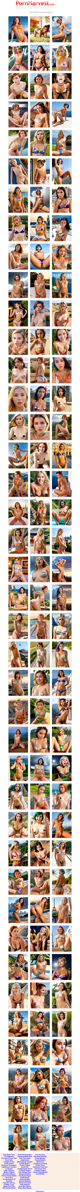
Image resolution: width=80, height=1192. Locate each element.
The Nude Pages (25, 1176)
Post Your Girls (24, 1158)
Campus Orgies (40, 1170)
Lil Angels (9, 1169)
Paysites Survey (9, 1183)
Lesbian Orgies (24, 1170)
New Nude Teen (9, 1155)
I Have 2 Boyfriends (40, 1172)
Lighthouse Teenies (9, 1167)
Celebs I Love (9, 1184)
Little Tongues (9, 1170)
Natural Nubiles (25, 1174)
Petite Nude (25, 1177)
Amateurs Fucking (40, 1163)
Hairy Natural (25, 1184)
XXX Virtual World (9, 1188)
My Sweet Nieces (9, 1174)
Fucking (9, 1181)
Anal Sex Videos (25, 1186)
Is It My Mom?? (24, 1163)
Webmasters (40, 1191)
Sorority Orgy (40, 1155)
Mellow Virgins (9, 1172)
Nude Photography (25, 1155)
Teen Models (9, 1156)
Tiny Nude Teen (40, 1169)
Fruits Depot (9, 1163)
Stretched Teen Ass (40, 1167)
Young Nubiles (40, 1160)
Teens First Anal (25, 1183)
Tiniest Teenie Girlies (9, 1176)
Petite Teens (40, 1165)
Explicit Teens (9, 1162)
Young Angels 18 (9, 1179)
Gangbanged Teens (25, 1169)
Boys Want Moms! (25, 1188)
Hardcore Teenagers (9, 1165)
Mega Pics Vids (9, 1186)
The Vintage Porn (24, 1172)
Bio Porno (40, 1162)
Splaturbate (25, 1160)
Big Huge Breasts (40, 1156)
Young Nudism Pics (25, 1156)
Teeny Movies (40, 1158)
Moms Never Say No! (25, 1162)
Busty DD (24, 1167)
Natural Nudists (25, 1181)
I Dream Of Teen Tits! (9, 1158)
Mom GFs (9, 1177)
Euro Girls (9, 1160)
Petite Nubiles (25, 1179)
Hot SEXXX (40, 1174)
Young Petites (25, 1165)
